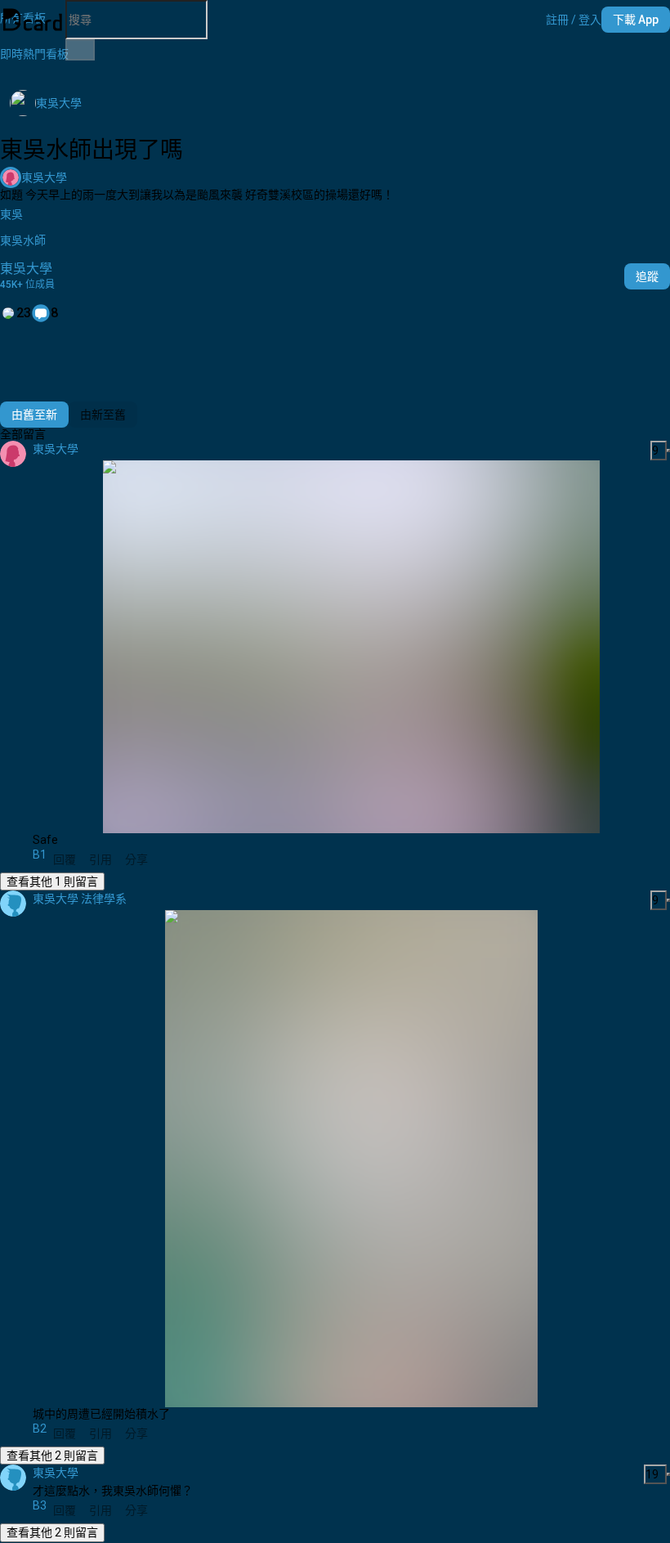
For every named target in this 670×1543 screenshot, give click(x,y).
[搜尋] (80, 50)
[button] (573, 19)
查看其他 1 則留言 (52, 881)
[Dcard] (32, 19)
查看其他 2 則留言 (52, 1455)
